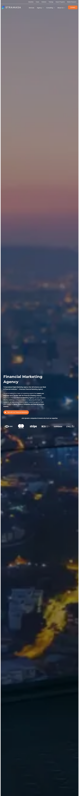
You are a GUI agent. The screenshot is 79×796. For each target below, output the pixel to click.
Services (31, 8)
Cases (37, 2)
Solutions (44, 2)
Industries (30, 2)
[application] (43, 8)
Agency (39, 8)
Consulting (49, 8)
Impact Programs (60, 2)
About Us (60, 8)
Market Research (71, 2)
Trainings (51, 2)
